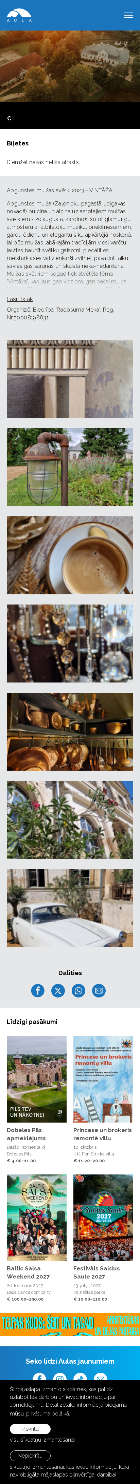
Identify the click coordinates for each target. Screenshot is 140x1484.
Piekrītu (30, 1429)
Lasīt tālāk (20, 299)
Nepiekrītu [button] (30, 1455)
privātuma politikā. (48, 1413)
